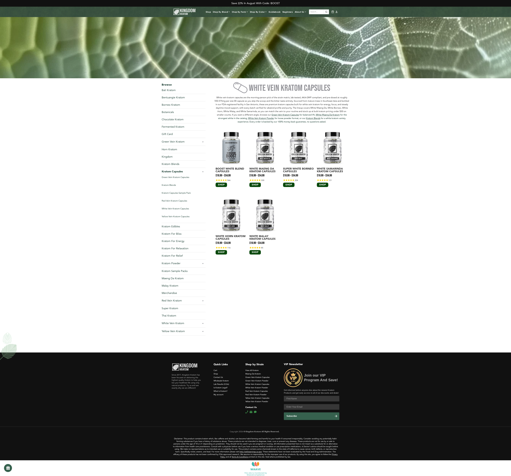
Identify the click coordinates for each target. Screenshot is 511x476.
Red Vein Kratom (172, 300)
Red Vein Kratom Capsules (174, 200)
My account (218, 394)
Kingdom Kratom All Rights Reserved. (262, 432)
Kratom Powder (171, 263)
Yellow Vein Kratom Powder (256, 401)
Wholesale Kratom (221, 380)
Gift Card (167, 134)
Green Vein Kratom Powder (256, 380)
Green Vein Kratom (173, 141)
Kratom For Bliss (172, 234)
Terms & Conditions (240, 457)
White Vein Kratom (173, 323)
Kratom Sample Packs (175, 271)
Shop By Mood (220, 12)
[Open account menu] (336, 12)
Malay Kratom (170, 285)
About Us (299, 12)
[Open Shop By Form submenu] (247, 11)
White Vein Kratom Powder (261, 118)
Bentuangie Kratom (173, 97)
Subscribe (292, 416)
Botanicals (168, 112)
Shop (208, 12)
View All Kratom (252, 370)
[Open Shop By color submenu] (266, 11)
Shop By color (257, 12)
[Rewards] (8, 468)
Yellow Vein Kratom (173, 331)
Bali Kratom (169, 90)
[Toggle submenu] (203, 141)
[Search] (326, 12)
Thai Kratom (169, 315)
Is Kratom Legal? (221, 387)
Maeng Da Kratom (173, 278)
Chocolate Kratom (173, 119)
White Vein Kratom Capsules (175, 208)
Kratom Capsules (172, 171)
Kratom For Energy (173, 241)
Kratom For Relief (172, 256)
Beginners (288, 12)
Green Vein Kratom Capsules (175, 177)
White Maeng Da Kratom (328, 114)
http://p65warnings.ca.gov (251, 451)
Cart (215, 370)
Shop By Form (239, 12)
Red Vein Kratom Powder (256, 394)
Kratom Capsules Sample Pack (176, 193)
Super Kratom (170, 308)
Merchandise (169, 293)
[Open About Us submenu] (305, 11)
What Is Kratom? (220, 391)
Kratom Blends (170, 164)
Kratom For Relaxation (175, 248)
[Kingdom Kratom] (184, 367)
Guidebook (275, 12)
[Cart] (332, 12)
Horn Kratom (169, 149)
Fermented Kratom (173, 127)
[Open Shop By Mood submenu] (229, 11)
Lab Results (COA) (221, 384)
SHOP (221, 185)
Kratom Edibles (171, 226)
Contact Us (218, 377)
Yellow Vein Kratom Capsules (175, 216)
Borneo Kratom (171, 105)
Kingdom (167, 156)
